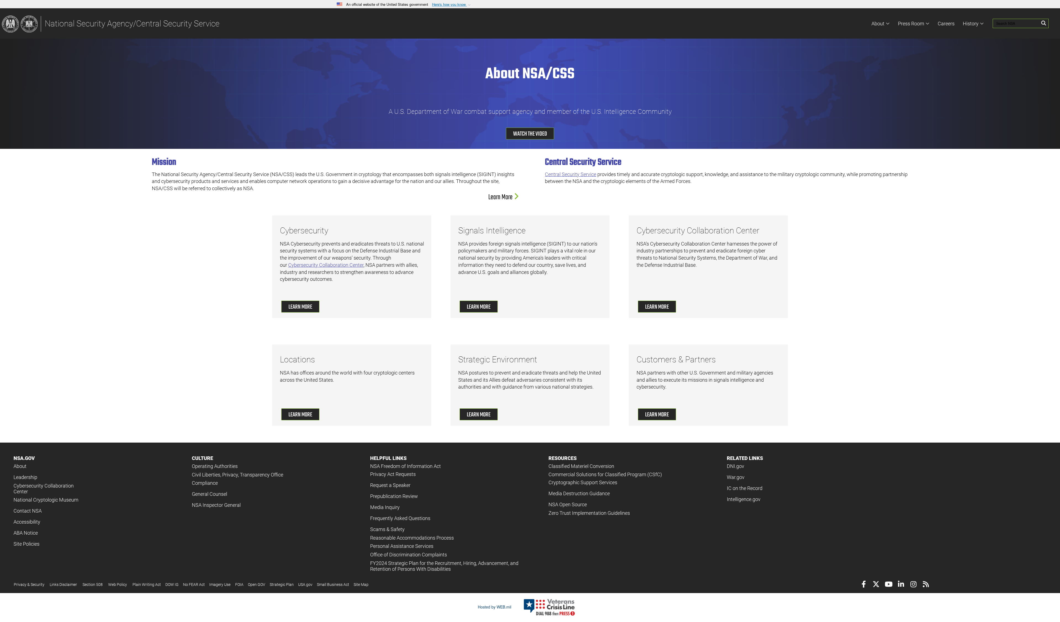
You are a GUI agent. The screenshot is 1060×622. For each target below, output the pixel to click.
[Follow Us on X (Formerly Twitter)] (876, 585)
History (971, 23)
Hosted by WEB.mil (494, 607)
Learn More (501, 197)
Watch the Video (530, 134)
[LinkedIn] (901, 585)
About (877, 23)
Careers (946, 23)
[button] (452, 4)
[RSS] (926, 585)
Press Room (911, 23)
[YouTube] (888, 585)
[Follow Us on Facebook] (863, 585)
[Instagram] (913, 585)
